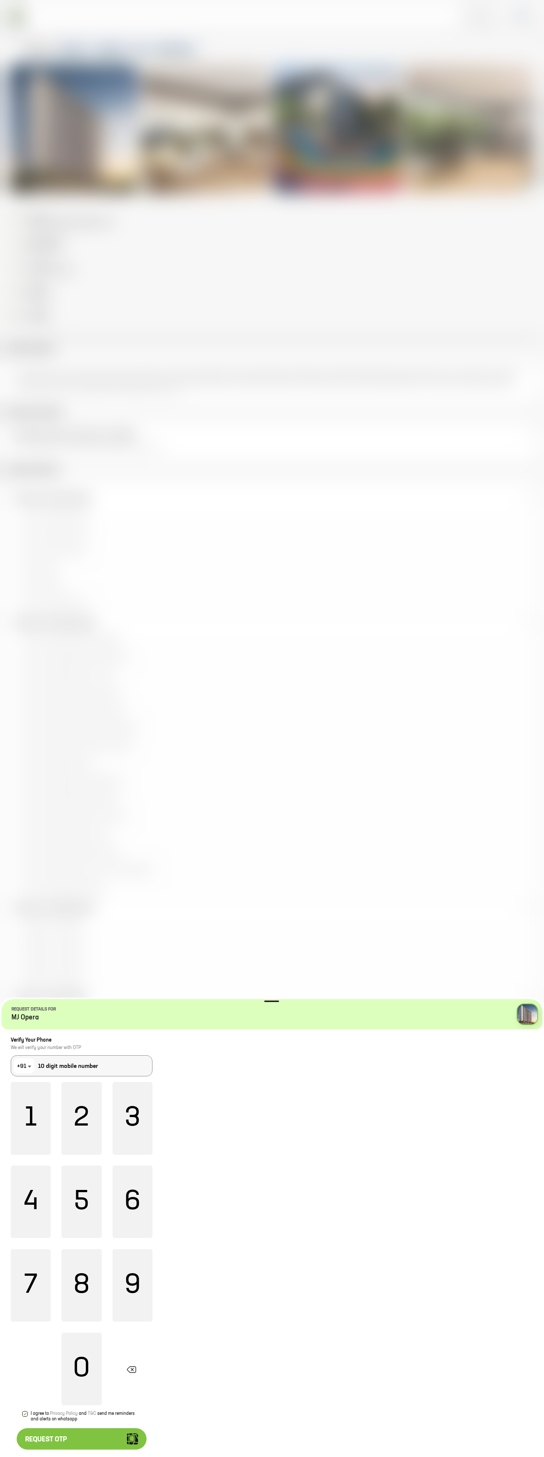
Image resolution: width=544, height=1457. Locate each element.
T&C (92, 1414)
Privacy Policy (64, 1414)
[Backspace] (132, 1369)
